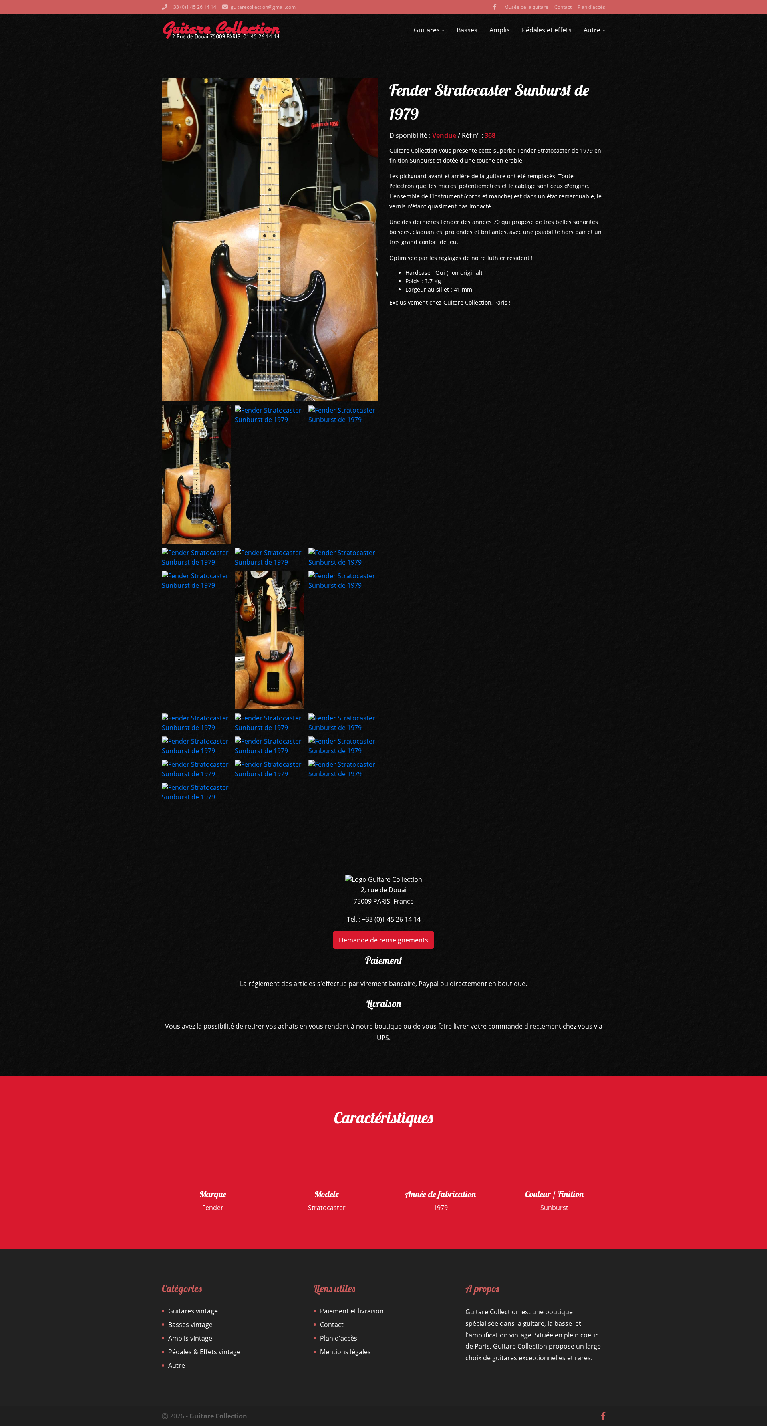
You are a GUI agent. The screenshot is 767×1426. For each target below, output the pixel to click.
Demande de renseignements (383, 940)
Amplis (499, 30)
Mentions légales (345, 1351)
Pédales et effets (547, 30)
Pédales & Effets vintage (204, 1351)
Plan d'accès (591, 7)
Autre (592, 30)
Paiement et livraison (352, 1311)
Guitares (427, 30)
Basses (467, 30)
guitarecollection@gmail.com (263, 7)
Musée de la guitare (526, 7)
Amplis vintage (190, 1338)
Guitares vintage (193, 1311)
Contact (563, 7)
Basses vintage (190, 1324)
